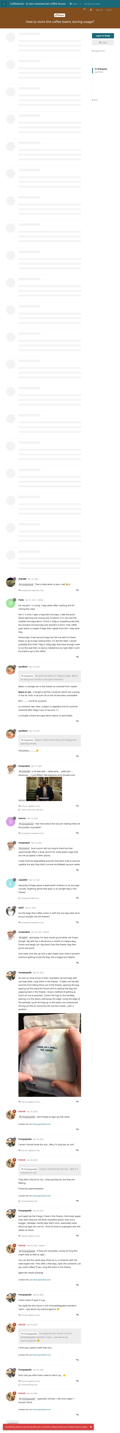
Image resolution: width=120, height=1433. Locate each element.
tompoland (27, 584)
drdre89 (26, 771)
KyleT (24, 937)
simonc (25, 848)
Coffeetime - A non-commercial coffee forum (38, 3)
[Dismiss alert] (90, 1427)
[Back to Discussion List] (3, 3)
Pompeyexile (28, 1117)
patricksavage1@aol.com (40, 1124)
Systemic (28, 675)
